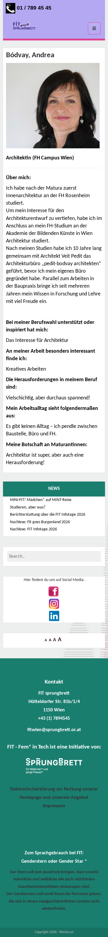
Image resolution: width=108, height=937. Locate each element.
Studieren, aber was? (27, 507)
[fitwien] (24, 26)
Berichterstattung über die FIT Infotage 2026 (47, 514)
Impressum (54, 806)
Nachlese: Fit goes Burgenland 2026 (40, 522)
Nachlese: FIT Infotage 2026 (33, 529)
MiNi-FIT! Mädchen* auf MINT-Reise (40, 500)
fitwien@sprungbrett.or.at (54, 730)
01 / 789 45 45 (33, 8)
